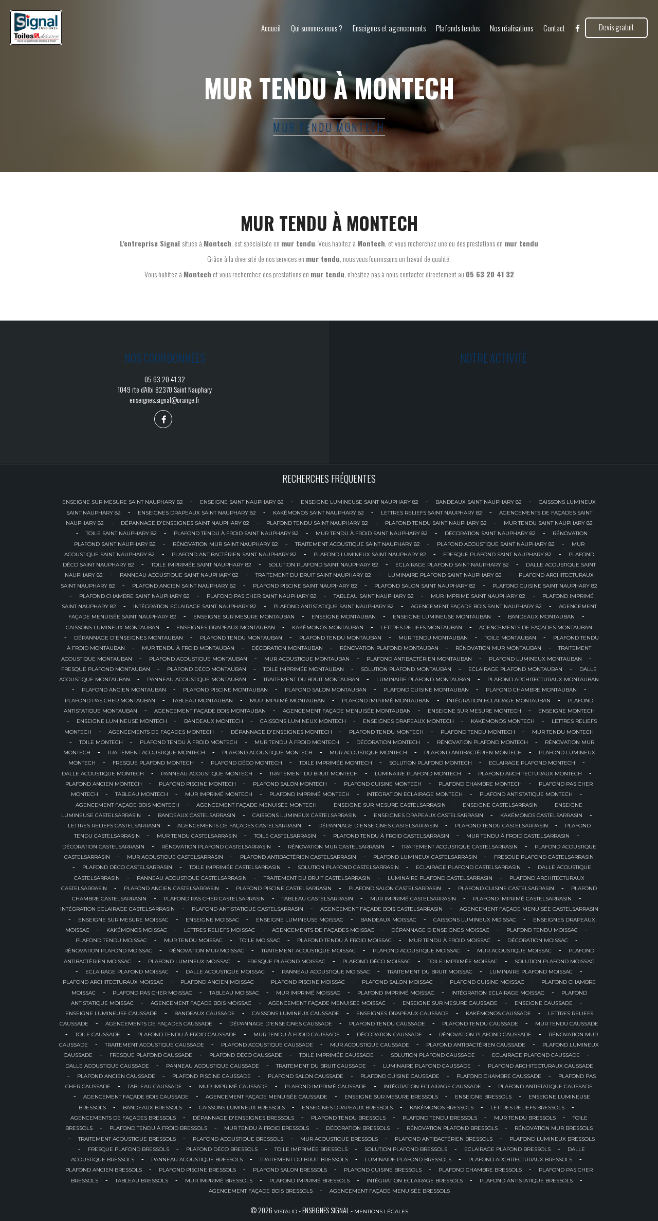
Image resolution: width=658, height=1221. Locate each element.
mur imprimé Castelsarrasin (413, 898)
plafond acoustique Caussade (267, 1044)
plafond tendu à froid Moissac (344, 940)
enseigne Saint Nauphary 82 (242, 502)
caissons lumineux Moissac (474, 919)
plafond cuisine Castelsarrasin (506, 888)
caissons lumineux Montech (303, 721)
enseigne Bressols (483, 1096)
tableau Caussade (154, 1086)
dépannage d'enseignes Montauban (128, 637)
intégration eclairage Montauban (499, 700)
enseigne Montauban (344, 616)
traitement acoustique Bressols (127, 1139)
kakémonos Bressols (441, 1107)
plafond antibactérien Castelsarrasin (298, 857)
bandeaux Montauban (541, 616)
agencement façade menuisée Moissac (327, 1003)
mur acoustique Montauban (307, 659)
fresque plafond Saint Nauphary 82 (497, 554)
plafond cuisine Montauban (426, 689)
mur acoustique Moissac (514, 950)
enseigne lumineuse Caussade (111, 1013)
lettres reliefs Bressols (527, 1107)
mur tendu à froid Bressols (266, 1128)
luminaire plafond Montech (418, 773)
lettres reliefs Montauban (421, 627)
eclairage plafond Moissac (127, 971)
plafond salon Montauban (326, 689)
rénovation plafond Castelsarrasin (216, 846)
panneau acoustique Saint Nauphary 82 (179, 575)
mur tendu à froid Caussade (296, 1034)
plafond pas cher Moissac (152, 992)
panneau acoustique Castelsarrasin (192, 878)
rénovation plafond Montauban (389, 648)
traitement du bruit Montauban (311, 679)
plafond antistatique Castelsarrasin (247, 909)
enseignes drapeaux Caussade (402, 1013)
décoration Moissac (537, 940)
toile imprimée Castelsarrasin (235, 867)
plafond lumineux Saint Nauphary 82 (370, 554)
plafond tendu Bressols (348, 1117)
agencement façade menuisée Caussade (266, 1096)
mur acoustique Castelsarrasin (175, 857)
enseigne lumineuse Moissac (299, 919)
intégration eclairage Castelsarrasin (117, 909)
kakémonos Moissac (136, 930)
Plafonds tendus (458, 27)
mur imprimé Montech (218, 794)
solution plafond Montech (430, 762)
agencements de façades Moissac (323, 930)
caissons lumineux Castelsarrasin (304, 815)
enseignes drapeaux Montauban (225, 627)
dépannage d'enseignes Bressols (243, 1117)
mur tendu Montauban (433, 637)
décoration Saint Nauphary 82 (490, 533)
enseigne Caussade (544, 1003)
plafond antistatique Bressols (526, 1180)
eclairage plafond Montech (532, 762)
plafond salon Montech (290, 784)
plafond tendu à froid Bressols (158, 1128)
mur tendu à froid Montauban (188, 648)
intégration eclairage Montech (415, 794)
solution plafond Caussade (433, 1055)
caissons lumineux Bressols (242, 1107)
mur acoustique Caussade (369, 1044)
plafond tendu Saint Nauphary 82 (317, 523)
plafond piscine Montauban (225, 689)
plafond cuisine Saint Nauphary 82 (544, 585)
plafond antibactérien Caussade (475, 1044)
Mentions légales (381, 1211)
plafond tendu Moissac (542, 930)
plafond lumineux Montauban (535, 659)
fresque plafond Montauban (105, 669)
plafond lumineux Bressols (552, 1139)
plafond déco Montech (246, 762)
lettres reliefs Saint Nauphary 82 (431, 512)
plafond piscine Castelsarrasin (284, 888)
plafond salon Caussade (305, 1076)
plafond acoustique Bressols (238, 1139)
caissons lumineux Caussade (295, 1013)
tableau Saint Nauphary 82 (374, 596)
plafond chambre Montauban (531, 689)
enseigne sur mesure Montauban (244, 616)
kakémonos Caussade (498, 1013)
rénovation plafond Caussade (485, 1034)
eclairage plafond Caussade (536, 1055)
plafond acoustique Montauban (198, 659)
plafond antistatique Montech (526, 794)
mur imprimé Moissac (308, 992)
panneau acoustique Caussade (212, 1066)
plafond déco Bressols (222, 1149)
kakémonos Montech (503, 721)
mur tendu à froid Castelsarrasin (518, 836)
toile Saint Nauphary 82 (121, 533)
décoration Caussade (389, 1034)
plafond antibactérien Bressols (443, 1139)
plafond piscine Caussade (211, 1076)
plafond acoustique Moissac (416, 950)
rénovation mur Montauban (498, 648)
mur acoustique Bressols (339, 1139)
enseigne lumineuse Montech (122, 721)
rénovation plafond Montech (482, 742)
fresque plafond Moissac (286, 961)
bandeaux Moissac (388, 919)
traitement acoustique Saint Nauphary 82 (357, 544)
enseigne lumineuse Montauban (442, 616)
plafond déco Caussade (245, 1055)
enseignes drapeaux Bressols (347, 1107)
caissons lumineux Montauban (112, 627)
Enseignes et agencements (389, 27)
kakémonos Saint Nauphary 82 (318, 512)
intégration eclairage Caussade (432, 1086)
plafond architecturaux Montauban (543, 679)
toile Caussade (97, 1034)
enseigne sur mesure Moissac (123, 919)
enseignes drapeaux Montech (408, 721)
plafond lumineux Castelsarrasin (425, 857)
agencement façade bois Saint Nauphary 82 (476, 606)
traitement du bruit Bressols (304, 1159)
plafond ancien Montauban (124, 689)
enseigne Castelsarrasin (500, 805)
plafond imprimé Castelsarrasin (522, 898)
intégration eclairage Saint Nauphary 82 (195, 606)
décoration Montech (388, 742)
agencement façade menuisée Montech (256, 805)
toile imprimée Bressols (311, 1149)
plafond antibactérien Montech (473, 752)
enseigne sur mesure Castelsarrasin (390, 805)
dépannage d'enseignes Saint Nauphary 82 (185, 523)
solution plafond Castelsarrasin (348, 867)
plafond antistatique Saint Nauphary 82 (333, 606)
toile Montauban (510, 637)
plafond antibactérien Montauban (419, 659)
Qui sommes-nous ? (316, 27)
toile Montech (101, 742)
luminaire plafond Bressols (408, 1159)
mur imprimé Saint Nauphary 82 (478, 596)
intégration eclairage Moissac (497, 992)
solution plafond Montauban (406, 669)
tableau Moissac (234, 992)
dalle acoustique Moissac (225, 971)
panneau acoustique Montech (206, 773)
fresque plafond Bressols (128, 1149)
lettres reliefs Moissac (219, 930)
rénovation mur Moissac (206, 950)
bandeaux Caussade (204, 1013)
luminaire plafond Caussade (427, 1066)
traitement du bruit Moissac (429, 971)
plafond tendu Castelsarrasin (501, 825)
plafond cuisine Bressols (383, 1169)
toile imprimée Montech (335, 762)
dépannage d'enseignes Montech (281, 732)
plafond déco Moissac (376, 961)
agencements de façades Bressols (123, 1117)
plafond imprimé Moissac (395, 992)
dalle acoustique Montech (103, 773)
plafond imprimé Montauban (386, 700)
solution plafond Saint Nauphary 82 (323, 564)
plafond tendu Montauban (241, 637)
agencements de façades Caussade (158, 1023)
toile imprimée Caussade (336, 1055)
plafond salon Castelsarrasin (395, 888)
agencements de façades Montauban (535, 627)
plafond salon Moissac (397, 982)
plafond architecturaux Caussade (540, 1066)
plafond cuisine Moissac (487, 982)
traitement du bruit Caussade (321, 1066)
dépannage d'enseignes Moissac (440, 930)
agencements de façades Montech (161, 732)
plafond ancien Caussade (116, 1076)
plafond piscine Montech (197, 784)
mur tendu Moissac (193, 940)
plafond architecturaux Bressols (520, 1159)
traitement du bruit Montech (313, 773)
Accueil (271, 27)
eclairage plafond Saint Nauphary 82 (452, 564)
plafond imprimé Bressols (309, 1180)
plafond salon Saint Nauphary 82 (425, 585)
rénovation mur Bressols (554, 1128)
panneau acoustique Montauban (196, 679)
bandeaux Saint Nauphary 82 (478, 502)
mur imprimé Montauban (287, 700)
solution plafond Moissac (554, 961)
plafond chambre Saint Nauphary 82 (134, 596)
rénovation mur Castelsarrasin (336, 846)
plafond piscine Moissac (308, 982)
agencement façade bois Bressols (261, 1191)
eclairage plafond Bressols (507, 1149)
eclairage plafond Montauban (515, 669)
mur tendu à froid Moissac (449, 940)
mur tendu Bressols (525, 1117)
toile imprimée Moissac (463, 961)
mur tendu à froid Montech (296, 742)
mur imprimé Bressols (218, 1180)
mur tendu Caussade (566, 1023)
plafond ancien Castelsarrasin (171, 888)
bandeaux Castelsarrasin (196, 815)
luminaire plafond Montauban (423, 679)
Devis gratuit (616, 26)
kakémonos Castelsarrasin (541, 815)
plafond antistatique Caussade (545, 1086)
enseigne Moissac (212, 919)
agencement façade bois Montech (127, 805)
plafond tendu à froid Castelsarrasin (391, 836)
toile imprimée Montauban (303, 669)
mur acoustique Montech (368, 752)
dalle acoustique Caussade (107, 1066)
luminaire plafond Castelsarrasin (440, 878)
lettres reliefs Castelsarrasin (114, 825)
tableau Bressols (141, 1180)
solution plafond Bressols (405, 1149)
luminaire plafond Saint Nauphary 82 (445, 575)
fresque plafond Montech (153, 762)
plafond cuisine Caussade (400, 1076)
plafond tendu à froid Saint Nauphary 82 (236, 533)
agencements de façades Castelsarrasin (239, 825)
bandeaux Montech (213, 721)
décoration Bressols (358, 1128)
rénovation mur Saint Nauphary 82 (225, 544)
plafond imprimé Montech (309, 794)
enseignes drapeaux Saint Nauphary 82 (197, 512)
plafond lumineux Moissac (189, 961)
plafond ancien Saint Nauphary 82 (184, 585)
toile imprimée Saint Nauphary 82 (201, 564)
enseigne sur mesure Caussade (450, 1003)
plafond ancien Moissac (217, 982)
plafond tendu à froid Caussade (186, 1034)
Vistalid (285, 1211)
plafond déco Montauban (206, 669)
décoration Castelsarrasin (103, 846)
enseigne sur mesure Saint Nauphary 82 (122, 502)
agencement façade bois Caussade (136, 1096)
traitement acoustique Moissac (308, 950)
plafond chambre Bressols (480, 1169)
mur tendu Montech (563, 732)
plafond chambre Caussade (498, 1076)
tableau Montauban (202, 700)
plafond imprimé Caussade (326, 1086)
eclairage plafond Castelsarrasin (468, 867)
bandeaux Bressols (152, 1107)
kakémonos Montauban (327, 627)
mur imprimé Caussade (233, 1086)
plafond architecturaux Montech (530, 773)
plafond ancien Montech (103, 784)
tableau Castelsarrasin (317, 898)
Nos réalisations (511, 27)
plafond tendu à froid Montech (188, 742)
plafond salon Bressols (290, 1169)
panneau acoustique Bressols (197, 1159)
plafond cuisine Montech (383, 784)
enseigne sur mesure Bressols (391, 1096)
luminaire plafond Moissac (531, 971)
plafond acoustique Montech (267, 752)
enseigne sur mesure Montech (474, 710)
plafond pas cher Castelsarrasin (214, 898)
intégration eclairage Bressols (415, 1180)
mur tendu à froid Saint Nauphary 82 (372, 533)
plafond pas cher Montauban (110, 700)
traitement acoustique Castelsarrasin (459, 846)
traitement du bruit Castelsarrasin (317, 878)
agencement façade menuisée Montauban (347, 710)
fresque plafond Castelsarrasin (544, 857)
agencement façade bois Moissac (201, 1003)
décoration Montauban (287, 648)
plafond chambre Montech (480, 784)
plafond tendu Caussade (387, 1023)
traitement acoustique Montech (156, 752)
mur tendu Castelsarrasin (197, 836)
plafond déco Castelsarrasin (127, 867)
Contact (554, 27)
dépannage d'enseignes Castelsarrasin (378, 825)
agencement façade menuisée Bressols (390, 1191)
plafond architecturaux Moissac (113, 982)
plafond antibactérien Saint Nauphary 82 (234, 554)
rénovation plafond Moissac (108, 950)
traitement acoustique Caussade (154, 1044)
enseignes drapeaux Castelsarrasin (428, 815)
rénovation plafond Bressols (452, 1128)
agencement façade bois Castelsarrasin (381, 909)
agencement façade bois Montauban (210, 710)
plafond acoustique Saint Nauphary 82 (496, 544)
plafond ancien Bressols (103, 1169)
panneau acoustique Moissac (326, 971)
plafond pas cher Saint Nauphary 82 (262, 596)
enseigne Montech (566, 710)
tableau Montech (141, 794)
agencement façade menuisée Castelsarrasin (529, 909)
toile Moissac (260, 940)
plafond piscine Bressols (197, 1169)
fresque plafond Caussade (150, 1055)
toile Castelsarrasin (285, 836)
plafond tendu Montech (386, 732)
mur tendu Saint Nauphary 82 (548, 523)
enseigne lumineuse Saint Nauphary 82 (359, 502)
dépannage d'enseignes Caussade (280, 1023)
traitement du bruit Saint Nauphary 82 (313, 575)
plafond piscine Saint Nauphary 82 (305, 585)
